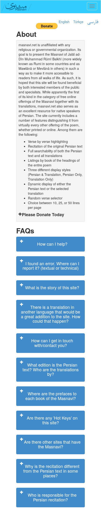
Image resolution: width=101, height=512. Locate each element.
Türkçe (78, 21)
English (64, 21)
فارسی (92, 22)
